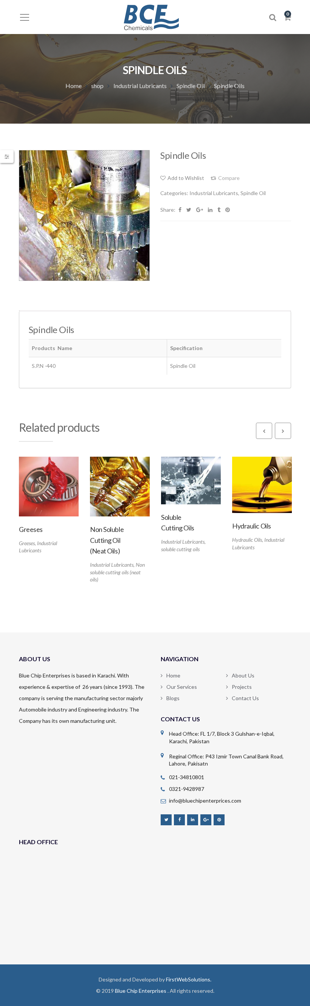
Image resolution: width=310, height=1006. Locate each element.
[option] (84, 215)
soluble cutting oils (180, 549)
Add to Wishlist (185, 178)
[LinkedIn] (192, 819)
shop (97, 85)
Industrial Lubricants (140, 85)
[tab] (19, 310)
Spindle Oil (191, 85)
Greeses (27, 543)
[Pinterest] (219, 819)
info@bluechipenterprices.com (205, 800)
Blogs (173, 698)
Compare (229, 178)
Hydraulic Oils (247, 539)
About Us (243, 675)
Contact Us (245, 698)
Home (73, 85)
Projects (242, 687)
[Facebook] (179, 819)
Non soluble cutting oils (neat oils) (117, 572)
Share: (167, 209)
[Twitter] (166, 819)
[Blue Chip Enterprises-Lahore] (155, 17)
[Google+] (205, 819)
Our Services (181, 687)
